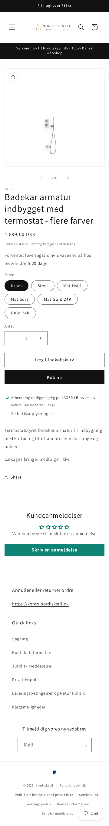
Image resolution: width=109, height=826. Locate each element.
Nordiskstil (44, 785)
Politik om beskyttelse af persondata (44, 795)
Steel (43, 285)
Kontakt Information (32, 652)
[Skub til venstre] (41, 177)
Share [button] (16, 477)
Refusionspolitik (73, 785)
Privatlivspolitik (27, 679)
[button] (12, 27)
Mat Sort (19, 299)
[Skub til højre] (67, 177)
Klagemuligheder (29, 707)
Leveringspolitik (38, 804)
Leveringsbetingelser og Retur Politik (48, 693)
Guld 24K (20, 313)
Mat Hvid (72, 285)
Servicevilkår (89, 795)
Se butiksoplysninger (31, 413)
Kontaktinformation (73, 804)
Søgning (20, 639)
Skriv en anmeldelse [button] (54, 550)
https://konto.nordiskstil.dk (40, 604)
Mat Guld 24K (57, 299)
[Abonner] (84, 745)
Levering (36, 244)
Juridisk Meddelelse (31, 666)
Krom (16, 285)
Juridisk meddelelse (57, 813)
